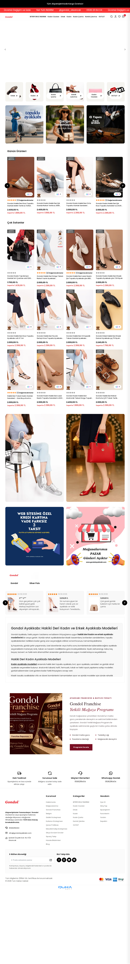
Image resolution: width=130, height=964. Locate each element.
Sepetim (103, 894)
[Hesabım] (115, 16)
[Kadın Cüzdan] (95, 165)
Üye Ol (102, 875)
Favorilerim (104, 887)
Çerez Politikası (52, 898)
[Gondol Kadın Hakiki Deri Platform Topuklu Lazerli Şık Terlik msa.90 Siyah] (109, 250)
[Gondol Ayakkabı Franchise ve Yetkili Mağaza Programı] (36, 797)
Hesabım (104, 869)
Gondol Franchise (53, 883)
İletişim (49, 887)
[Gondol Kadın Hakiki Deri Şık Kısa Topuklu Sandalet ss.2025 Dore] (50, 250)
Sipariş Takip (51, 910)
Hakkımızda (51, 875)
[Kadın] (34, 165)
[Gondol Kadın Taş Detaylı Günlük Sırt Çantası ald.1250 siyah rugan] (20, 323)
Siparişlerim (105, 883)
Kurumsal (51, 869)
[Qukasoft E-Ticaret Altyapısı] (65, 961)
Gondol (14, 656)
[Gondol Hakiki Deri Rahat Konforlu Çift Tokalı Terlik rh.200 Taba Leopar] (109, 443)
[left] (7, 259)
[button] (5, 86)
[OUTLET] (116, 165)
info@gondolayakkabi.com (20, 906)
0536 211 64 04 (20, 10)
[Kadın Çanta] (55, 165)
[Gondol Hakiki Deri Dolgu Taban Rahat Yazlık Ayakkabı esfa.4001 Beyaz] (50, 323)
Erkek (63, 17)
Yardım (103, 891)
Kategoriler (79, 869)
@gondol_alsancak (99, 10)
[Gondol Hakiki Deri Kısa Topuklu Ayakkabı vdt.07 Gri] (20, 383)
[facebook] (59, 933)
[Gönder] (51, 933)
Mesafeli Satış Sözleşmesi (56, 902)
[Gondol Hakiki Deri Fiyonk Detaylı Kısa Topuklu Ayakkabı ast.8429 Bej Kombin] (50, 383)
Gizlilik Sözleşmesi (53, 891)
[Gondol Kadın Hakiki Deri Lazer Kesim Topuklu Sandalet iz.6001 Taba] (50, 443)
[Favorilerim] (119, 16)
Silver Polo (34, 656)
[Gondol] (14, 648)
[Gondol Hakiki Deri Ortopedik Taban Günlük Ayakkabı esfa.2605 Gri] (79, 383)
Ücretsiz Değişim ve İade (46, 10)
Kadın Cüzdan (53, 17)
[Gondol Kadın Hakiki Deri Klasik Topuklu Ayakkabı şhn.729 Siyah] (109, 323)
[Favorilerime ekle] (32, 233)
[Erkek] (14, 165)
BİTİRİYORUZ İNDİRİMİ (38, 17)
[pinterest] (74, 933)
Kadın (69, 17)
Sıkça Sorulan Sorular (54, 906)
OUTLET (102, 17)
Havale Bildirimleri (53, 913)
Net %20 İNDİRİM (74, 10)
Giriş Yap (103, 879)
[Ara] (111, 16)
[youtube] (69, 933)
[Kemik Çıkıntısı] (75, 165)
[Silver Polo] (34, 648)
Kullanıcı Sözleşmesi (54, 894)
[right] (123, 259)
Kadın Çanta (78, 17)
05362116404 (80, 855)
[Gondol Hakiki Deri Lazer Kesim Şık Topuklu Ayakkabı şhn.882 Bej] (79, 323)
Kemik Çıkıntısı (91, 17)
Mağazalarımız (52, 879)
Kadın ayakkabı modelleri (24, 737)
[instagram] (64, 933)
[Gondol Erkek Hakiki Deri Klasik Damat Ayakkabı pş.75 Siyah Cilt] (109, 383)
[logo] (12, 875)
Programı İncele (81, 820)
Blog (48, 917)
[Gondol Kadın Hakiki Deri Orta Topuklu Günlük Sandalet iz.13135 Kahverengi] (20, 250)
